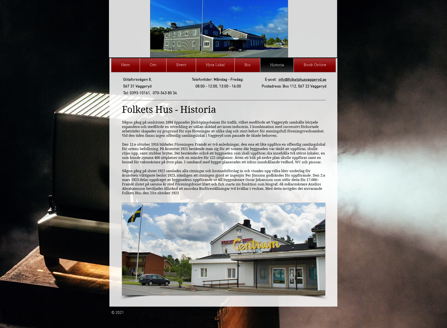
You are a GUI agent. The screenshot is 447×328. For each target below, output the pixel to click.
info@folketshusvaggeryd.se (302, 79)
